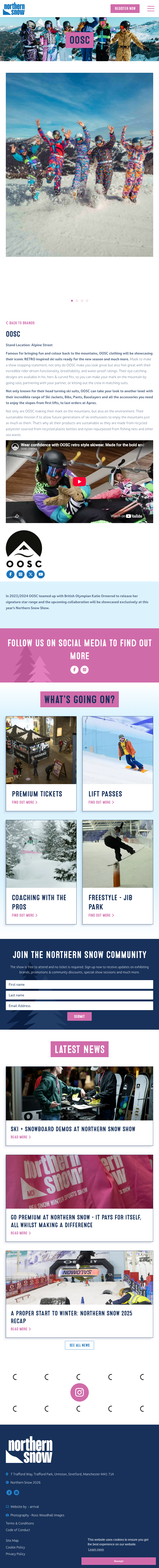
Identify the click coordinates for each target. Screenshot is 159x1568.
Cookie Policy (15, 1547)
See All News (80, 1345)
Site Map (12, 1540)
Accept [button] (118, 1561)
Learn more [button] (96, 1549)
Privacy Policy (15, 1554)
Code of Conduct (18, 1530)
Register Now (125, 8)
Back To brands (21, 323)
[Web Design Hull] (28, 1507)
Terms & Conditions (20, 1523)
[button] (72, 301)
